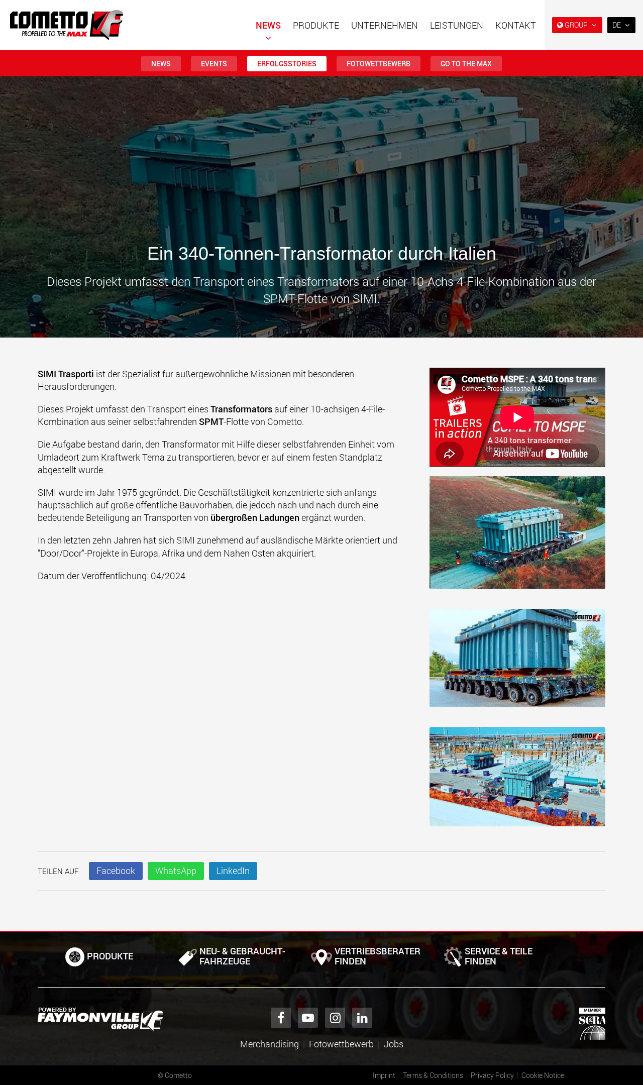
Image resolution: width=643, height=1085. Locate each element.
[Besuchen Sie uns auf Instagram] (335, 1018)
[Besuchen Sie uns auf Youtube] (307, 1018)
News (268, 25)
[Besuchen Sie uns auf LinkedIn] (362, 1018)
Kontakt (515, 25)
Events (214, 63)
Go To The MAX (466, 63)
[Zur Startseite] (66, 25)
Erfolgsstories (286, 63)
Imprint (384, 1075)
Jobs (393, 1044)
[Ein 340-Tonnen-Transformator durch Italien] (517, 537)
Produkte (316, 25)
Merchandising (269, 1044)
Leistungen (456, 25)
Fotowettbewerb (378, 63)
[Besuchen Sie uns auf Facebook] (280, 1018)
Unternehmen (384, 25)
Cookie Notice (542, 1075)
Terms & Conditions (433, 1075)
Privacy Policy (492, 1075)
